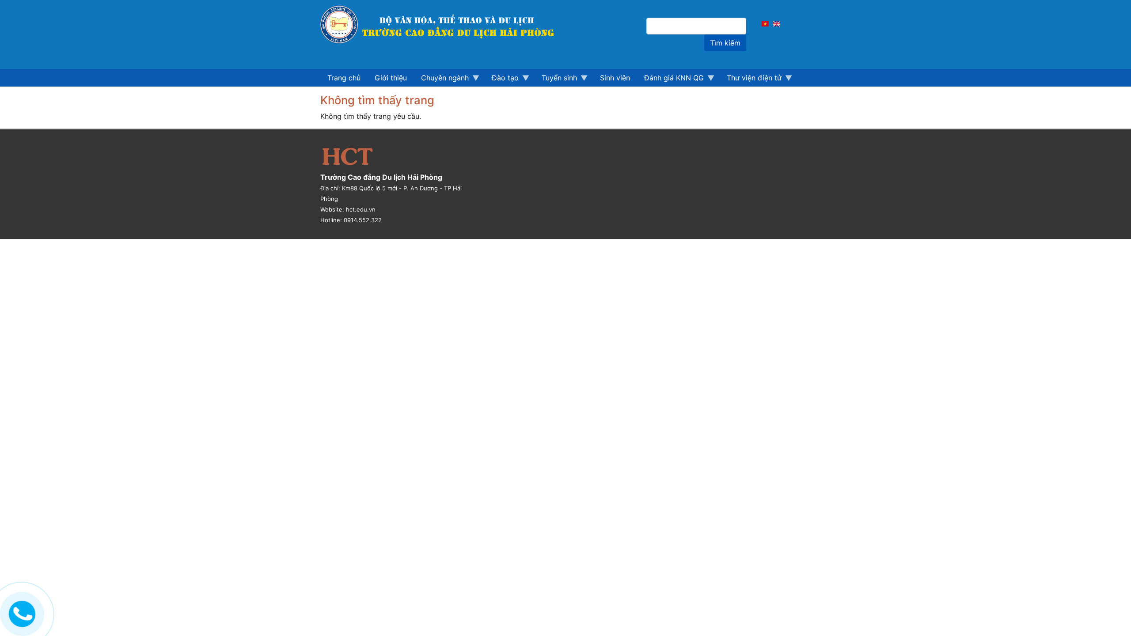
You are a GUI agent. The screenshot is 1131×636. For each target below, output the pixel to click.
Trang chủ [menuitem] (344, 77)
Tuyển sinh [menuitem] (556, 80)
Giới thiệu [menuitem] (391, 77)
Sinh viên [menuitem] (615, 77)
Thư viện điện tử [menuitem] (751, 80)
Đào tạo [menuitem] (502, 80)
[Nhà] (442, 24)
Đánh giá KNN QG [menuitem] (670, 80)
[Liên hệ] (21, 611)
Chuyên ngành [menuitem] (441, 80)
